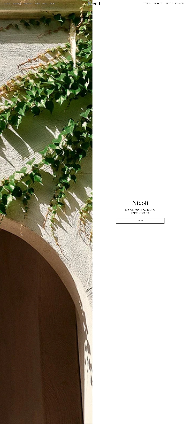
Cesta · (179, 4)
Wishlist (158, 4)
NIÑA (37, 4)
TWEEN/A (17, 4)
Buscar (147, 4)
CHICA (7, 4)
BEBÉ (52, 4)
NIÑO (44, 4)
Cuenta (168, 4)
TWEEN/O (28, 4)
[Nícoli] (94, 3)
